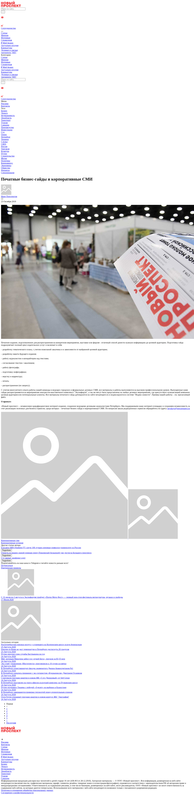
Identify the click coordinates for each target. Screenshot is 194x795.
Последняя (11, 723)
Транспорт (6, 120)
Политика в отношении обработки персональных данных (27, 790)
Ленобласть (6, 118)
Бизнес (4, 111)
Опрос (4, 134)
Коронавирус (7, 163)
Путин (4, 153)
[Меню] (2, 31)
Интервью (5, 38)
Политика (5, 161)
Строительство (8, 156)
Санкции (5, 125)
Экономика (6, 165)
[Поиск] (3, 11)
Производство (7, 127)
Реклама (4, 103)
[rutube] (97, 26)
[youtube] (97, 17)
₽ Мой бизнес (7, 43)
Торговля (5, 149)
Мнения (4, 35)
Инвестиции (6, 130)
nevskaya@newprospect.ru (178, 408)
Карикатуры (6, 48)
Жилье (4, 158)
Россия (4, 146)
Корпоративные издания (12, 543)
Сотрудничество (8, 28)
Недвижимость (8, 115)
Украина (5, 139)
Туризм (4, 123)
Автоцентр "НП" (8, 52)
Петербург (5, 137)
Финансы (5, 170)
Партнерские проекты (11, 568)
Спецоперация (7, 173)
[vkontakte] (97, 23)
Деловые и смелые (9, 50)
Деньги (4, 113)
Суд (2, 132)
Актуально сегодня (9, 45)
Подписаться (7, 565)
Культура (5, 151)
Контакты (5, 106)
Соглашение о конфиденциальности (17, 793)
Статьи (4, 33)
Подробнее (6, 550)
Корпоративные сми (10, 540)
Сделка (4, 142)
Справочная (6, 40)
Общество (5, 168)
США (3, 144)
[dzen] (97, 20)
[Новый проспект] (11, 6)
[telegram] (97, 14)
